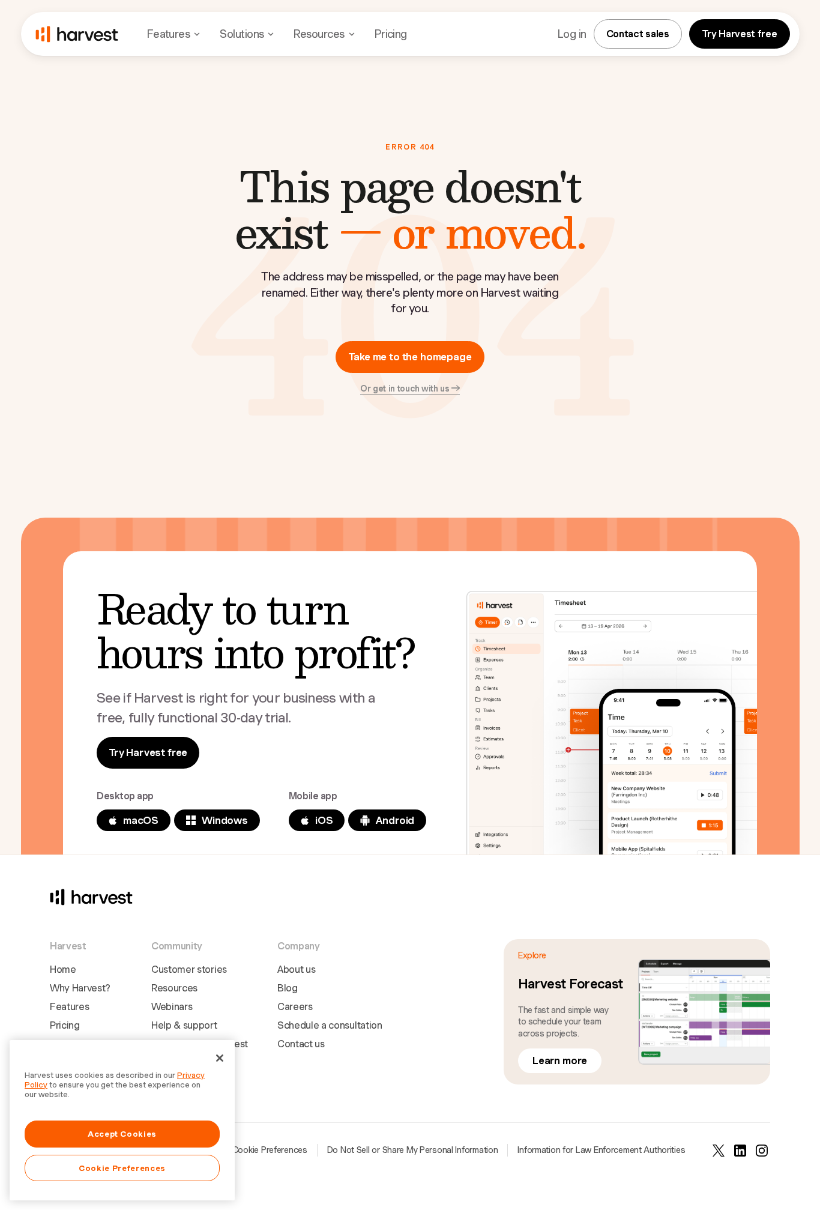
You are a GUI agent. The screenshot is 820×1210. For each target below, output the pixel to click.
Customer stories (189, 969)
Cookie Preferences (269, 1150)
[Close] (220, 1058)
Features (69, 1006)
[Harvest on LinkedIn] (740, 1150)
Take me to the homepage (409, 357)
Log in (572, 34)
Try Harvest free (739, 34)
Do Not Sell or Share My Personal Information (412, 1150)
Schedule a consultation (329, 1025)
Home (63, 969)
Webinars (171, 1006)
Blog (287, 988)
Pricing (391, 34)
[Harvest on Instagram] (761, 1150)
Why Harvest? (80, 988)
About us (296, 969)
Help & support (184, 1025)
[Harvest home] (76, 34)
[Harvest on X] (718, 1150)
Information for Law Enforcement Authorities (601, 1150)
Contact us (301, 1044)
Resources (174, 988)
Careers (295, 1006)
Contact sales (637, 34)
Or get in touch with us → (410, 388)
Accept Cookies (122, 1134)
